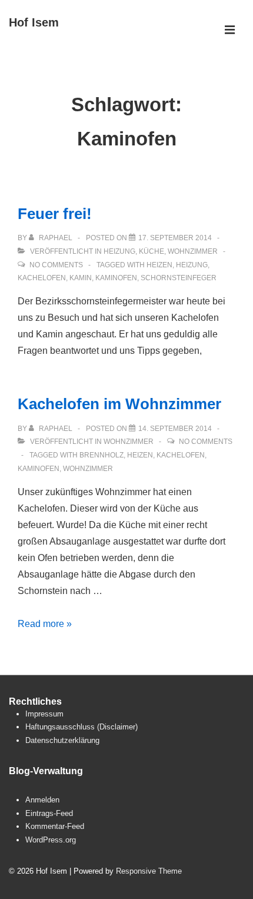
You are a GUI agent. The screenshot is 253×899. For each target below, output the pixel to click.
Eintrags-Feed (49, 813)
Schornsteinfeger (179, 278)
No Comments (56, 265)
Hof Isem (34, 22)
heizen (159, 265)
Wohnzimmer (193, 251)
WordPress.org (50, 839)
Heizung (119, 251)
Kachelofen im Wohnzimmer (119, 404)
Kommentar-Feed (54, 826)
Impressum (44, 713)
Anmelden (42, 799)
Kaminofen (116, 278)
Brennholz (101, 455)
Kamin (80, 278)
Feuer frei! (55, 214)
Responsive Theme (149, 871)
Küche (151, 251)
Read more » (45, 624)
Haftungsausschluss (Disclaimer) (81, 726)
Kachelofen (42, 278)
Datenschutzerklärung (62, 740)
